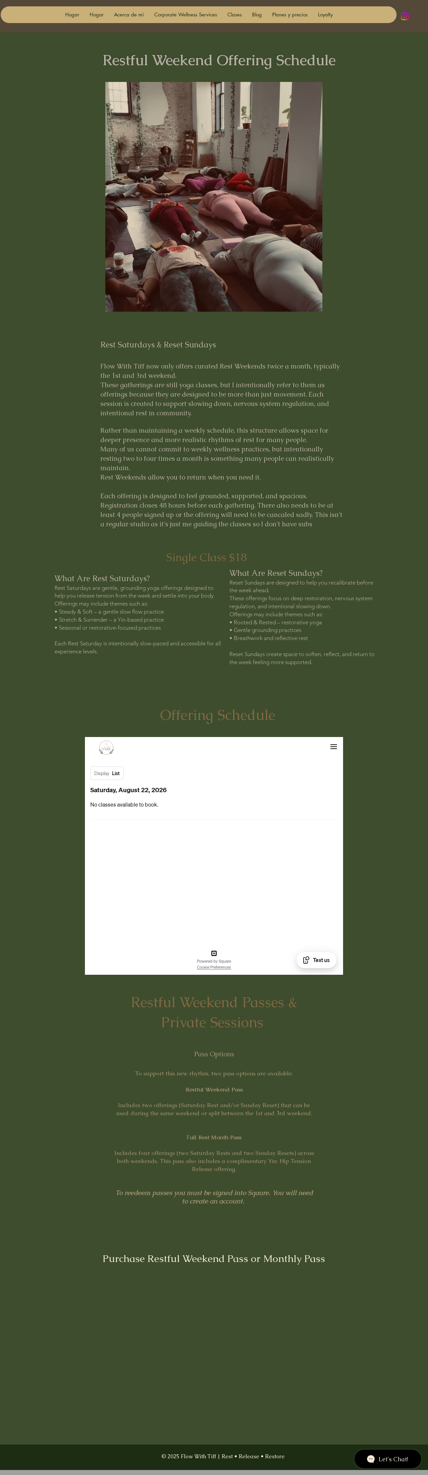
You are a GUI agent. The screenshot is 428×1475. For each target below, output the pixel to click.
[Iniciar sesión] (421, 16)
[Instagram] (405, 16)
